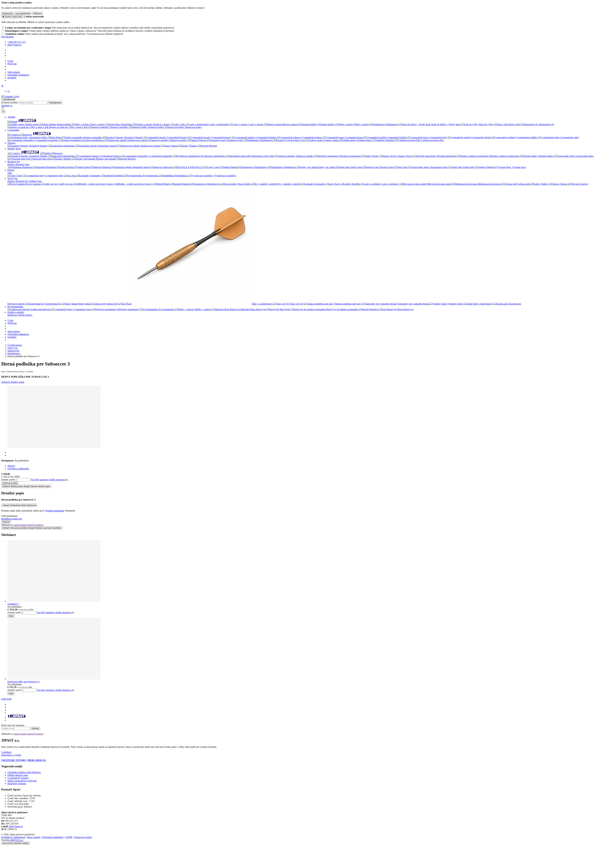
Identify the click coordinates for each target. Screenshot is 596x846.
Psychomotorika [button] (15, 306)
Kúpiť (11, 616)
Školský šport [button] (14, 148)
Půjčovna (12, 63)
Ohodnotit (70, 510)
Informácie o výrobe (11, 755)
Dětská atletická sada (17, 775)
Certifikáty (6, 752)
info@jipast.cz (16, 826)
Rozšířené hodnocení (11, 518)
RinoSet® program (16, 783)
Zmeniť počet (8, 479)
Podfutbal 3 (13, 604)
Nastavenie (7, 13)
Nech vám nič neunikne (13, 725)
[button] (2, 85)
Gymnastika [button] (13, 130)
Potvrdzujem (7, 36)
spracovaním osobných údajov (28, 524)
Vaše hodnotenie (9, 516)
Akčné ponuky (25, 315)
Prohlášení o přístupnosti (13, 837)
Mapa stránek (33, 837)
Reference (12, 315)
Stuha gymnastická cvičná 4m (22, 780)
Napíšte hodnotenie (54, 510)
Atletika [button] (11, 117)
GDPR (68, 837)
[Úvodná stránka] (10, 96)
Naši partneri (13, 72)
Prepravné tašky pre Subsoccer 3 (23, 681)
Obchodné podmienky (18, 75)
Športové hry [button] (13, 161)
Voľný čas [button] (12, 178)
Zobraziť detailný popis (12, 382)
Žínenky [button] (11, 143)
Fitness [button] (10, 170)
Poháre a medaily (15, 312)
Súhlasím (37, 13)
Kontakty (12, 77)
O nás (10, 61)
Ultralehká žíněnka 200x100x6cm (24, 772)
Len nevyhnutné (23, 13)
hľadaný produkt (9, 102)
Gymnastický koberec (18, 778)
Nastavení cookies (83, 837)
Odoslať (6, 522)
